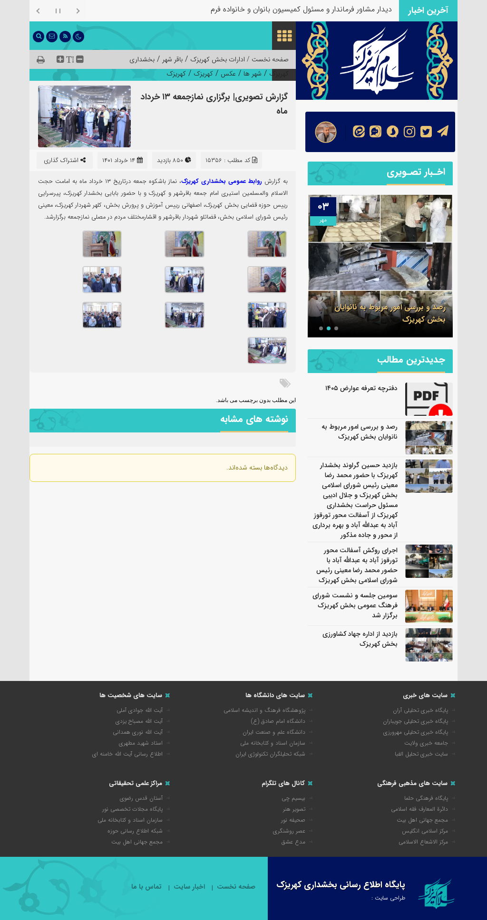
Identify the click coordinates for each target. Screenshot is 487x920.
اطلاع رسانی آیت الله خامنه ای (127, 753)
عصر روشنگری (289, 830)
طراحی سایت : (388, 897)
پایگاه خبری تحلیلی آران (420, 710)
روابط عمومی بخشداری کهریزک (221, 181)
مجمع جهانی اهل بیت (422, 819)
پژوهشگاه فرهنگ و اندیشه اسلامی (264, 710)
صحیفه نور (293, 819)
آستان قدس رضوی (141, 798)
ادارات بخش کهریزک (217, 59)
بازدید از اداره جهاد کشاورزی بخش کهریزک (360, 639)
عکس (228, 73)
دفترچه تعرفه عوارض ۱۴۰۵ (361, 388)
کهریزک (203, 73)
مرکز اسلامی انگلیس (425, 830)
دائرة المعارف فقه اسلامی (419, 809)
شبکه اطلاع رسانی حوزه (135, 830)
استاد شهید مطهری (141, 743)
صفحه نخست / (267, 59)
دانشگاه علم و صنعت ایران (274, 732)
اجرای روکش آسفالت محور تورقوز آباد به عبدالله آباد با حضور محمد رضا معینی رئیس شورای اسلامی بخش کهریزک (357, 565)
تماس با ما (146, 887)
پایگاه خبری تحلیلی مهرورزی (415, 732)
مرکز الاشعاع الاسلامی (423, 841)
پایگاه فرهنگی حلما (426, 798)
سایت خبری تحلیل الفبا (421, 753)
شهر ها (253, 73)
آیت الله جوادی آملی (140, 710)
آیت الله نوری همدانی (138, 732)
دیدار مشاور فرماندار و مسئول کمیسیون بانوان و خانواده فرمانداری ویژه (285, 9)
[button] (336, 328)
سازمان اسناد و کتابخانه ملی (272, 743)
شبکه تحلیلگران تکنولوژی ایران (270, 753)
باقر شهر (172, 59)
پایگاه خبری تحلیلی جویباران (415, 721)
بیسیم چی (293, 798)
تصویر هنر (294, 809)
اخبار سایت (189, 887)
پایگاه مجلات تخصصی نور (132, 809)
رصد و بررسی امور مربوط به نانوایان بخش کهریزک (359, 432)
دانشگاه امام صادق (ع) (278, 721)
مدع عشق (293, 841)
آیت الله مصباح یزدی (139, 721)
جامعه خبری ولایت (426, 743)
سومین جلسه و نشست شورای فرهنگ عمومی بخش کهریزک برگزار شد (355, 605)
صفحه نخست (236, 887)
